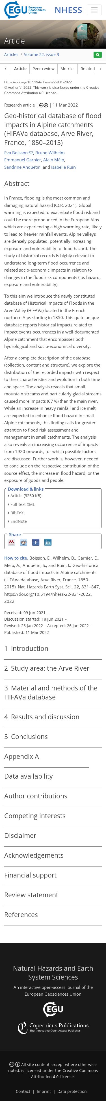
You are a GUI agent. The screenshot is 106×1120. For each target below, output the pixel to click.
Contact (23, 1091)
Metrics (67, 68)
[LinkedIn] (48, 542)
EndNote (18, 521)
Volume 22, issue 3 (41, 54)
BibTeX (16, 512)
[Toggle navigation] (94, 10)
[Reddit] (23, 542)
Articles (11, 54)
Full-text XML (22, 504)
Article (20, 68)
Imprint (44, 1091)
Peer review (44, 68)
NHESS (68, 10)
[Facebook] (36, 542)
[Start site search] (98, 55)
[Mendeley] (11, 542)
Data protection (72, 1091)
